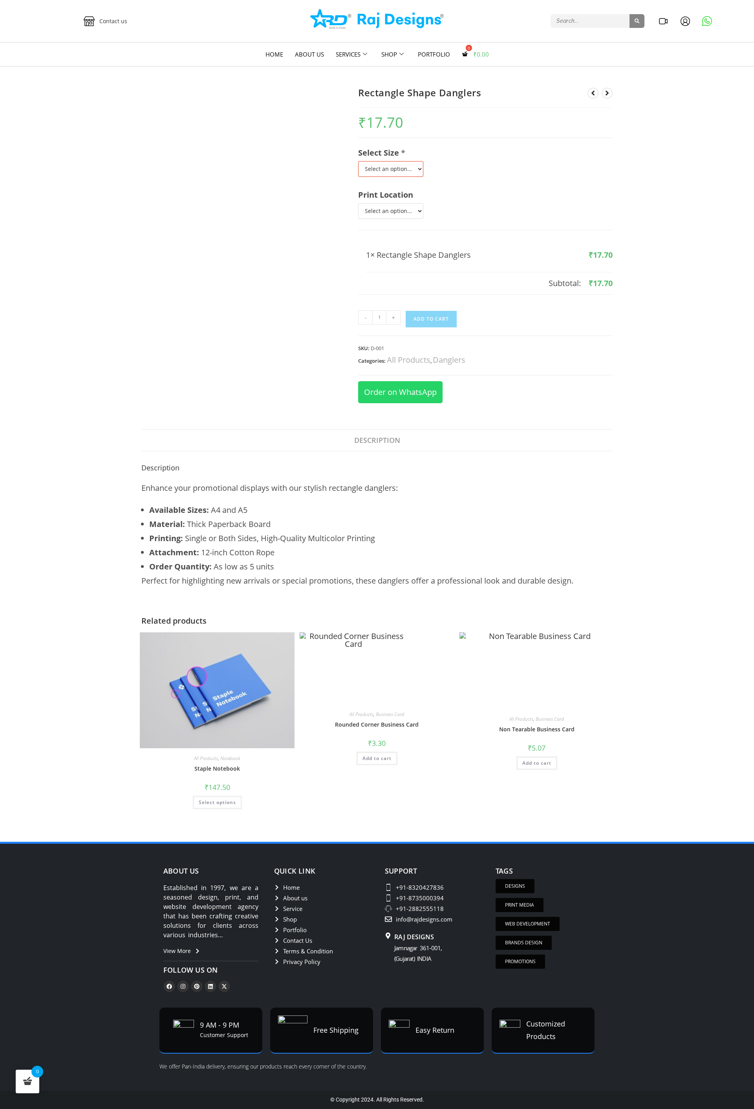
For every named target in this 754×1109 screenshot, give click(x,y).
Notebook (230, 758)
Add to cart (377, 758)
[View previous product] (592, 93)
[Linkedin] (210, 986)
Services (348, 54)
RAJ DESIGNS (414, 937)
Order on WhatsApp (400, 392)
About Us (309, 54)
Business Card (390, 714)
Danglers (449, 359)
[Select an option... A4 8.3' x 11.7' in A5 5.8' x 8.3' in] (390, 169)
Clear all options (395, 283)
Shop (389, 54)
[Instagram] (183, 986)
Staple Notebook (217, 768)
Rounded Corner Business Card (377, 724)
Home (274, 54)
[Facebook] (169, 986)
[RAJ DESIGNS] (388, 936)
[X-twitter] (224, 986)
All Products (408, 359)
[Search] (637, 21)
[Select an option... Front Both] (390, 211)
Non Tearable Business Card (537, 729)
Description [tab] (377, 440)
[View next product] (607, 93)
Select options (217, 802)
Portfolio (434, 54)
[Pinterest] (196, 986)
